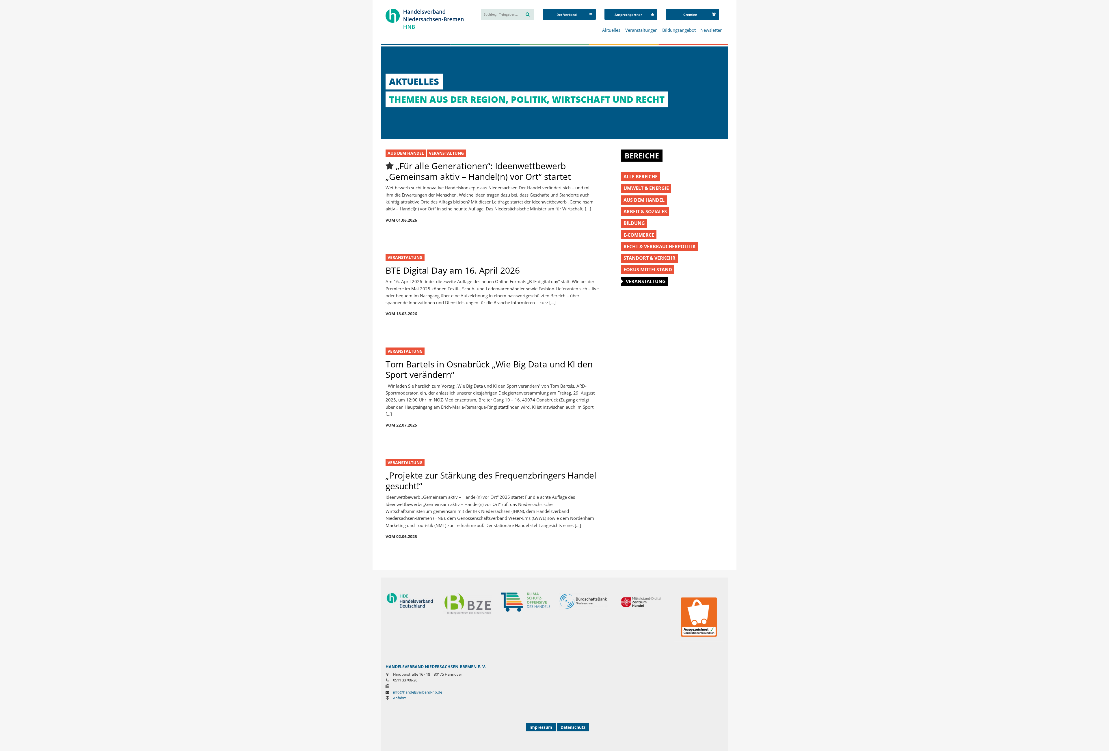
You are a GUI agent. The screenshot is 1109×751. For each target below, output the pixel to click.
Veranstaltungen (641, 30)
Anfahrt (399, 697)
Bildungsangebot (679, 30)
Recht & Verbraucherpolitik (660, 246)
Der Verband (567, 14)
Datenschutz (573, 727)
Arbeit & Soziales (645, 211)
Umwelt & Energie (646, 188)
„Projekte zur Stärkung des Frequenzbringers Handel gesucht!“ (491, 480)
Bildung (634, 223)
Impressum (540, 727)
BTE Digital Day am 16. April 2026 (453, 270)
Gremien (690, 14)
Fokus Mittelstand (648, 269)
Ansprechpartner (628, 14)
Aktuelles (611, 30)
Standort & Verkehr (650, 258)
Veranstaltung (446, 153)
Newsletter (711, 30)
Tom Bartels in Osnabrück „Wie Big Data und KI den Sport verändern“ (489, 369)
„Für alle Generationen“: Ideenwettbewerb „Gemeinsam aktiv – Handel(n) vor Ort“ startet (478, 171)
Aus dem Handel (406, 153)
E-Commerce (639, 234)
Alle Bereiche (641, 176)
